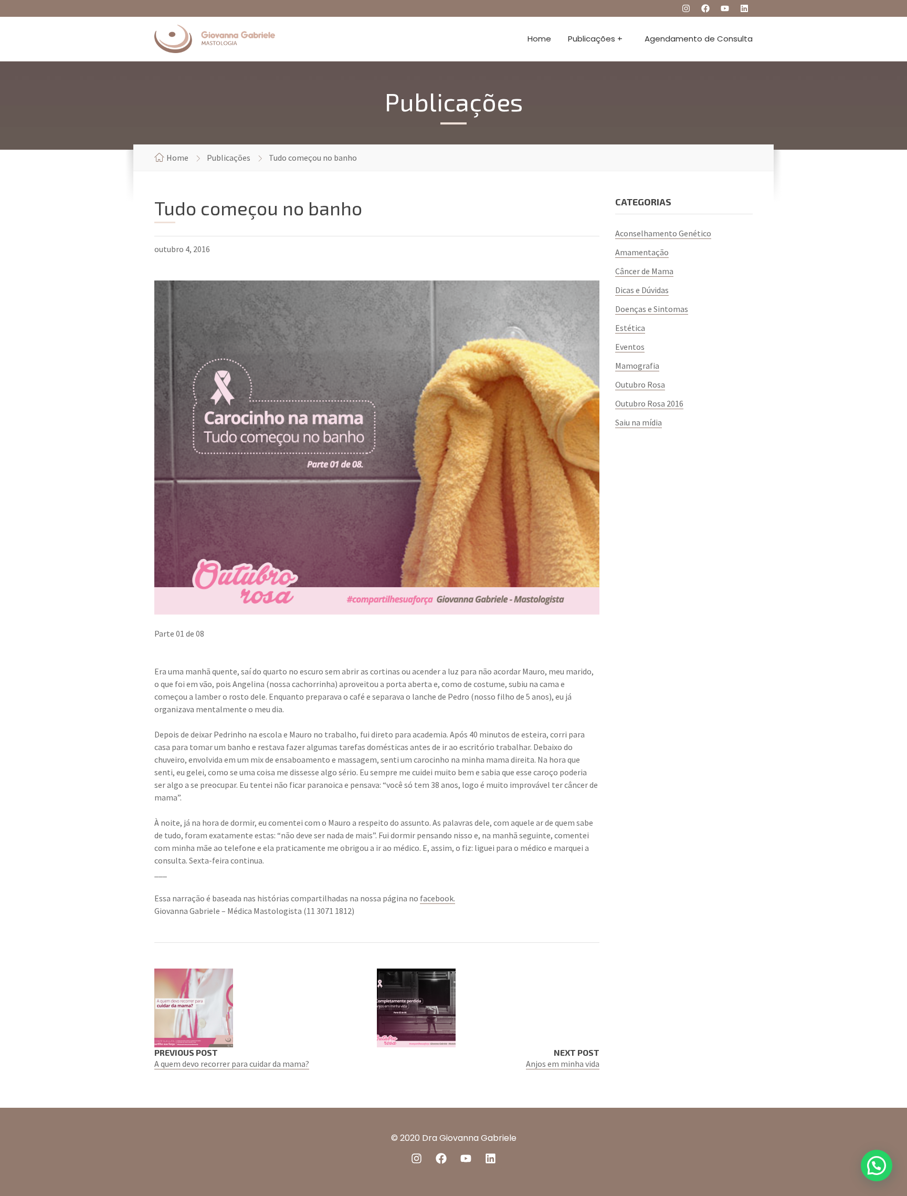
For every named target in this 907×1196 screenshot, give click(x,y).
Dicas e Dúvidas (642, 290)
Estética (630, 328)
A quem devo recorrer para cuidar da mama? (231, 1063)
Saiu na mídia (638, 422)
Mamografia (637, 365)
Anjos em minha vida (562, 1063)
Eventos (630, 346)
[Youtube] (724, 8)
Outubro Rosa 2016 (649, 403)
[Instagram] (686, 8)
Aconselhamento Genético (663, 233)
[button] (876, 1165)
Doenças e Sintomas (651, 309)
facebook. (437, 898)
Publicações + (595, 38)
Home (539, 38)
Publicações (228, 157)
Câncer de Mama (644, 271)
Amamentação (642, 252)
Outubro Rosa (640, 384)
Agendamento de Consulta (699, 38)
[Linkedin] (744, 8)
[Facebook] (705, 8)
